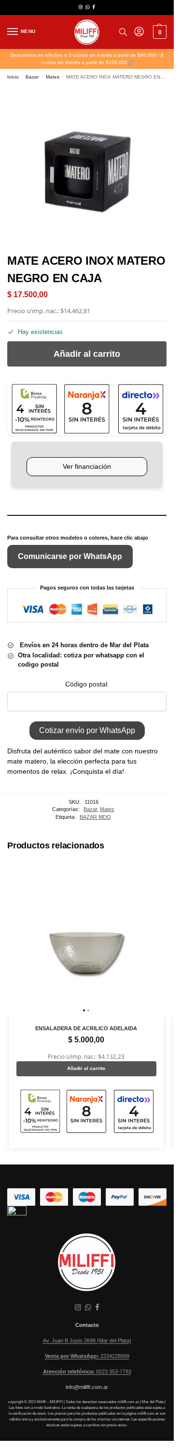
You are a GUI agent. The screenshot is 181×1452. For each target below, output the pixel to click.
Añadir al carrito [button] (86, 1068)
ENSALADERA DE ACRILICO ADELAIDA (86, 1028)
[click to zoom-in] (87, 166)
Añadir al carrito (87, 354)
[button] (159, 32)
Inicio (13, 77)
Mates (52, 77)
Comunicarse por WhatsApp (70, 556)
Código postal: (87, 684)
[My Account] (139, 32)
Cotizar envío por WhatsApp (87, 730)
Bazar (32, 77)
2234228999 (87, 1356)
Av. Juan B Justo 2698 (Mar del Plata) (87, 1340)
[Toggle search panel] (123, 32)
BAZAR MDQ (95, 817)
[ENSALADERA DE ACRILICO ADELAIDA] (86, 938)
